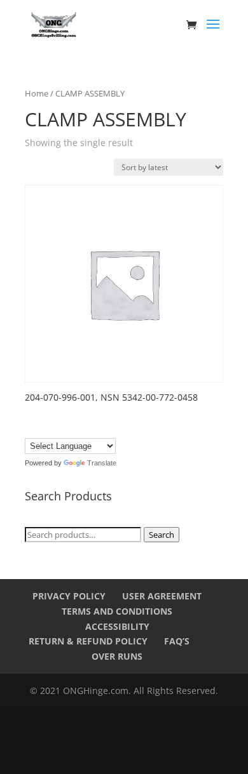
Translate (101, 463)
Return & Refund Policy (88, 641)
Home (36, 93)
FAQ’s (176, 641)
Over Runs (117, 656)
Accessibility (117, 626)
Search (161, 534)
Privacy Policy (69, 596)
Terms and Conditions (117, 611)
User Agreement (162, 596)
